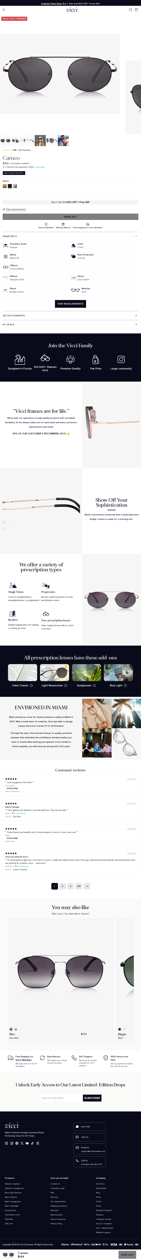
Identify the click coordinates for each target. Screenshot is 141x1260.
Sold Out (70, 216)
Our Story (100, 1184)
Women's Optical (12, 1184)
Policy (98, 1206)
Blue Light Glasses (13, 1193)
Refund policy (57, 1215)
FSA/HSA (9, 1219)
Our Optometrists (58, 1202)
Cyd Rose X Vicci (12, 1215)
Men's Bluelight (11, 1206)
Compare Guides (103, 1219)
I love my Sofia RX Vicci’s (16, 856)
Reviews (99, 1215)
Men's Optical (11, 1197)
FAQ (52, 1193)
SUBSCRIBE (92, 1098)
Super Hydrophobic (12, 791)
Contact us (55, 1184)
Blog (98, 1193)
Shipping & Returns (59, 1206)
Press (98, 1197)
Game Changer (12, 807)
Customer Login (58, 1188)
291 (79, 886)
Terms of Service (58, 1219)
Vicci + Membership (104, 1228)
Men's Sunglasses (13, 1202)
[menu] (19, 9)
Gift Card (9, 1224)
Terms (98, 1202)
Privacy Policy (57, 1224)
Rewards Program (104, 1210)
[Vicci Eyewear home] (70, 9)
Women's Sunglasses (14, 1188)
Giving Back (101, 1188)
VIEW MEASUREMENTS (70, 304)
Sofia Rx (8, 816)
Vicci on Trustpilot (104, 1224)
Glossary (54, 1197)
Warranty (54, 1210)
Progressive (9, 841)
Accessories (10, 1210)
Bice (12, 1034)
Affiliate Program (103, 1232)
